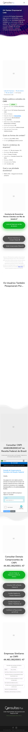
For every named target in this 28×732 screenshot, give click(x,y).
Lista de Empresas (9, 91)
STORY (6, 669)
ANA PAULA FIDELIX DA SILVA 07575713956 (14, 672)
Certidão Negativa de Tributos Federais (14, 594)
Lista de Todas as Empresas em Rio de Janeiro (14, 574)
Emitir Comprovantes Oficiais (14, 246)
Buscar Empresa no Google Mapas (14, 239)
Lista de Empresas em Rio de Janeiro (14, 225)
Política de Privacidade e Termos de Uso (14, 715)
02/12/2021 (17, 116)
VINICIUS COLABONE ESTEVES (11, 689)
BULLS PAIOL (13, 669)
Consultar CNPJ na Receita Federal (14, 586)
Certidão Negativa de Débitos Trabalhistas (14, 603)
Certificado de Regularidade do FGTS (14, 611)
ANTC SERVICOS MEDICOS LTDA (11, 682)
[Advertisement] (14, 50)
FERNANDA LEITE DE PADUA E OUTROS (13, 692)
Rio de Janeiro (20, 91)
